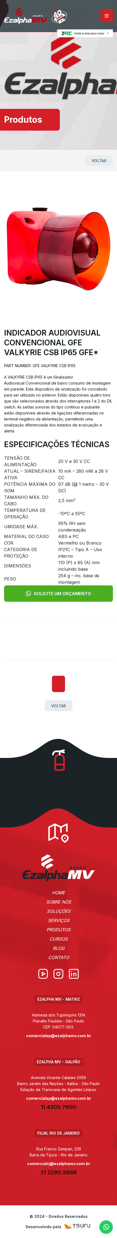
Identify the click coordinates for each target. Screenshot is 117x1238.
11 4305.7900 (58, 1107)
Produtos (58, 929)
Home (58, 892)
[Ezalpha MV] (35, 16)
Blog (58, 948)
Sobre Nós (58, 902)
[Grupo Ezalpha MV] (58, 867)
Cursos (58, 939)
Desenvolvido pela (43, 1226)
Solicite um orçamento (62, 593)
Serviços (58, 920)
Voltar (99, 160)
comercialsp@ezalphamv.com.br (58, 1035)
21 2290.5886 (59, 1172)
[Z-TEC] (84, 33)
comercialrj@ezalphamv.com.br (58, 1163)
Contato (58, 957)
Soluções (58, 911)
